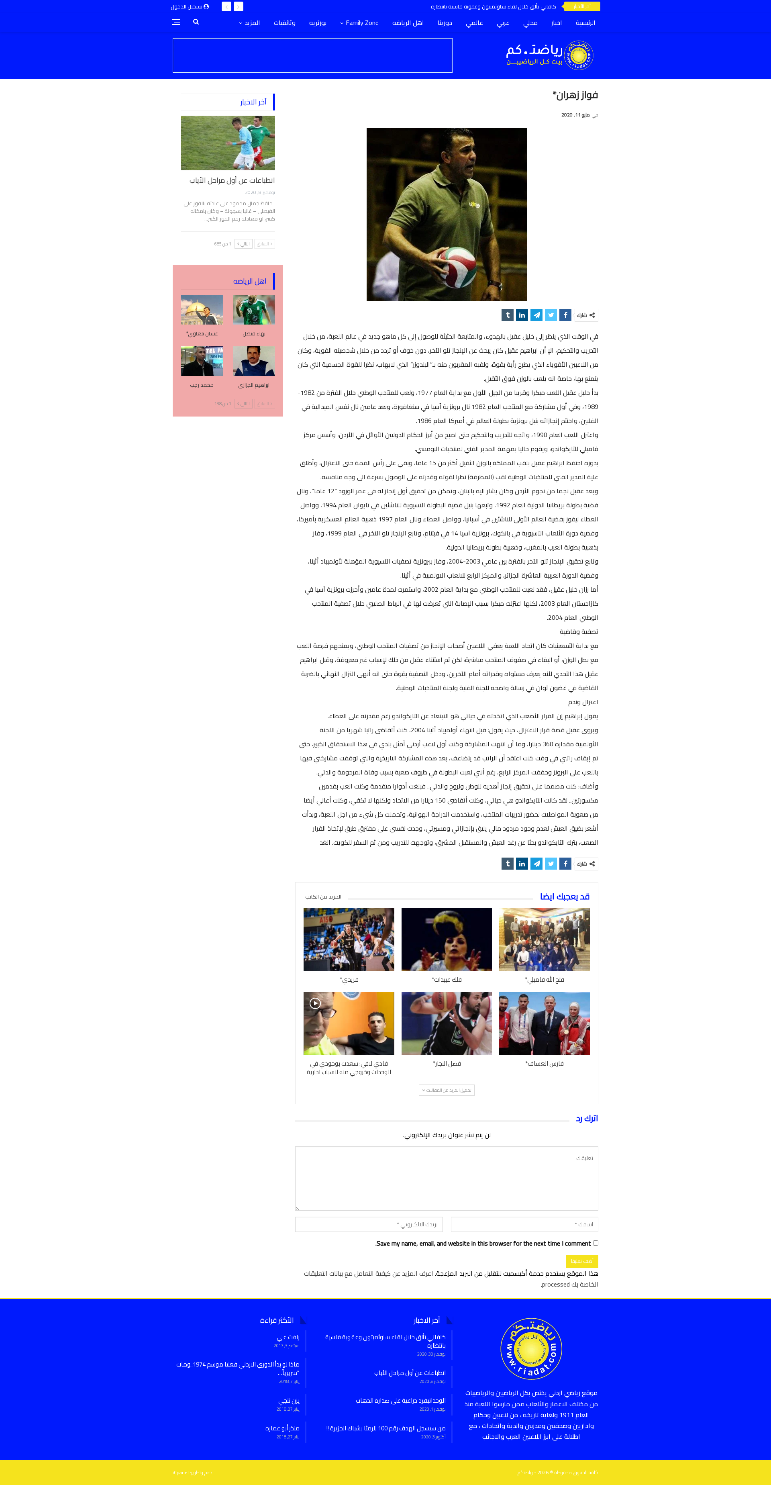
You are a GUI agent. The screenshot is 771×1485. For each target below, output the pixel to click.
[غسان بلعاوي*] (202, 310)
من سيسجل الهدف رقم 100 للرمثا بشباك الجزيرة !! (386, 1428)
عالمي (474, 22)
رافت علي (288, 1337)
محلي (530, 22)
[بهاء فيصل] (254, 310)
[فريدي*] (349, 939)
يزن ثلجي (289, 1400)
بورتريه (317, 22)
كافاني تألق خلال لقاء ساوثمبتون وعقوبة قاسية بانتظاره (493, 6)
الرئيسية (586, 22)
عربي (503, 22)
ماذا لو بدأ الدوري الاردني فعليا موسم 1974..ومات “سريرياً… (238, 1368)
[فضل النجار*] (447, 1023)
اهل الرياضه (408, 22)
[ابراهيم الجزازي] (254, 361)
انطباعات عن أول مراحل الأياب (232, 180)
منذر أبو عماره (282, 1428)
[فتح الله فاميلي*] (544, 939)
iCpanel (181, 1472)
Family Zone (362, 22)
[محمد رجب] (202, 361)
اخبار (556, 22)
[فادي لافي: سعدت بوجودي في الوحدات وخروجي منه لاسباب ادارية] (349, 1023)
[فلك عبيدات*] (447, 939)
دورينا (445, 22)
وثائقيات (285, 22)
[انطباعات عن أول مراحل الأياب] (228, 143)
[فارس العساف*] (544, 1023)
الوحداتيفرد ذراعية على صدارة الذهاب (401, 1400)
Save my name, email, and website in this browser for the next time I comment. (483, 1243)
